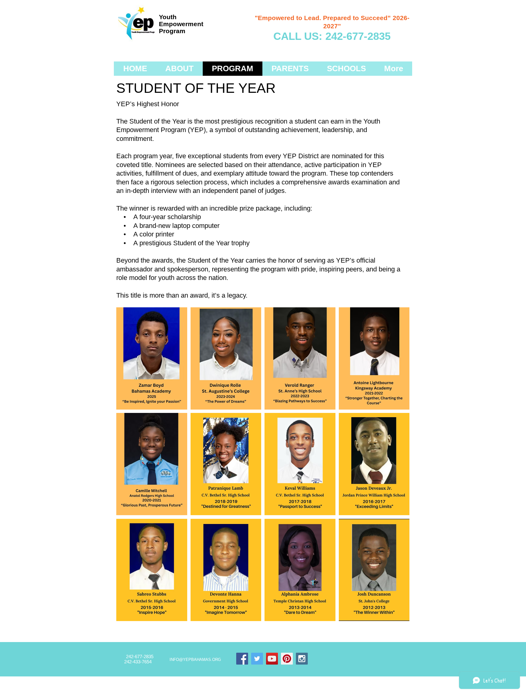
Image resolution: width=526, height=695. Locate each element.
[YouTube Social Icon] (272, 659)
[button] (151, 358)
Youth (168, 16)
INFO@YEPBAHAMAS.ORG (195, 659)
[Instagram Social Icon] (302, 659)
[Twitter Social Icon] (257, 659)
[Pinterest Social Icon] (287, 659)
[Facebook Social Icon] (242, 659)
